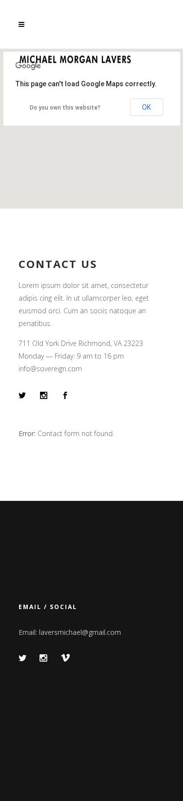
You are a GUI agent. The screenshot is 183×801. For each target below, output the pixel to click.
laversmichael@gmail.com (80, 632)
